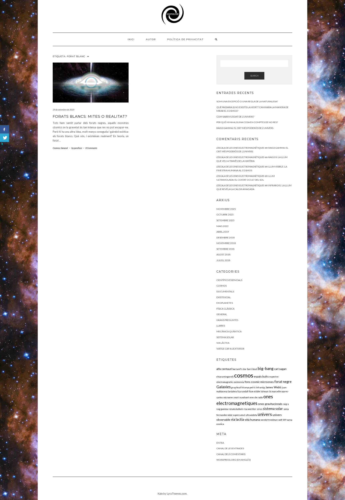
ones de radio (256, 397)
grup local (236, 387)
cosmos (243, 375)
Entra (220, 442)
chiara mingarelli (225, 376)
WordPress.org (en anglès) (233, 459)
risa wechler (250, 409)
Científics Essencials (229, 280)
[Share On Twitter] (4, 137)
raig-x (286, 404)
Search (254, 75)
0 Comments (91, 148)
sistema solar (273, 409)
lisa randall (242, 391)
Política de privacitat (185, 39)
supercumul (239, 415)
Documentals (225, 291)
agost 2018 (223, 254)
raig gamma (222, 409)
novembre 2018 (226, 243)
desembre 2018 (225, 237)
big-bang (266, 368)
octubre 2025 (225, 214)
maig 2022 (222, 226)
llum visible (254, 391)
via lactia (237, 419)
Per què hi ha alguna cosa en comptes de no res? (247, 122)
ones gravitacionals (270, 403)
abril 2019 (222, 231)
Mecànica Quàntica (229, 331)
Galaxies (223, 387)
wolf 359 (282, 419)
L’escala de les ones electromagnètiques (240, 147)
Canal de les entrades (230, 448)
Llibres (220, 325)
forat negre (282, 382)
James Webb (273, 387)
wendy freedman (269, 419)
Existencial (223, 297)
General (64, 148)
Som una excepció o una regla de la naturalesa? (247, 101)
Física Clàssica (225, 308)
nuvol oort (244, 397)
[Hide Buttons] (2, 143)
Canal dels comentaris (230, 454)
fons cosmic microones (259, 381)
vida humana (252, 419)
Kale (160, 493)
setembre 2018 (225, 248)
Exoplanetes (224, 302)
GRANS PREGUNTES (227, 320)
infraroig (260, 387)
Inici (131, 39)
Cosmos (56, 148)
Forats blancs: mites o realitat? (90, 116)
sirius (259, 409)
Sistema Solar (225, 337)
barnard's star (239, 369)
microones (228, 397)
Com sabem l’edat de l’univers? (235, 116)
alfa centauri (224, 369)
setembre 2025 (225, 220)
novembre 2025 (226, 208)
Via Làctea (222, 342)
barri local (252, 369)
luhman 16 (266, 391)
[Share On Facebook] (4, 129)
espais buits (261, 376)
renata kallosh (236, 409)
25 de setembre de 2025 (63, 109)
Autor (151, 39)
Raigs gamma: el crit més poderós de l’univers (244, 127)
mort (236, 397)
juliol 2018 (223, 260)
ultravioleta (251, 415)
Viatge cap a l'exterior (230, 348)
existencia (239, 382)
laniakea (232, 391)
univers (265, 414)
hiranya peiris (248, 387)
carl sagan (280, 369)
